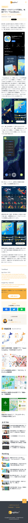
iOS (9, 14)
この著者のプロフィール (15, 322)
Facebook (6, 309)
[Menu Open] (26, 2)
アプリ (13, 14)
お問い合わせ (14, 296)
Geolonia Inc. (16, 519)
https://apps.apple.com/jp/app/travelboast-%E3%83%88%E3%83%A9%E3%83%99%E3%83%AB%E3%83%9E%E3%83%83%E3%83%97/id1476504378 (14, 277)
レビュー (4, 7)
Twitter (14, 309)
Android (4, 14)
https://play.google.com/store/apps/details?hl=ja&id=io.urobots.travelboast (13, 285)
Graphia (13, 517)
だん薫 (9, 16)
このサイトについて (14, 505)
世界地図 (19, 14)
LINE (21, 309)
